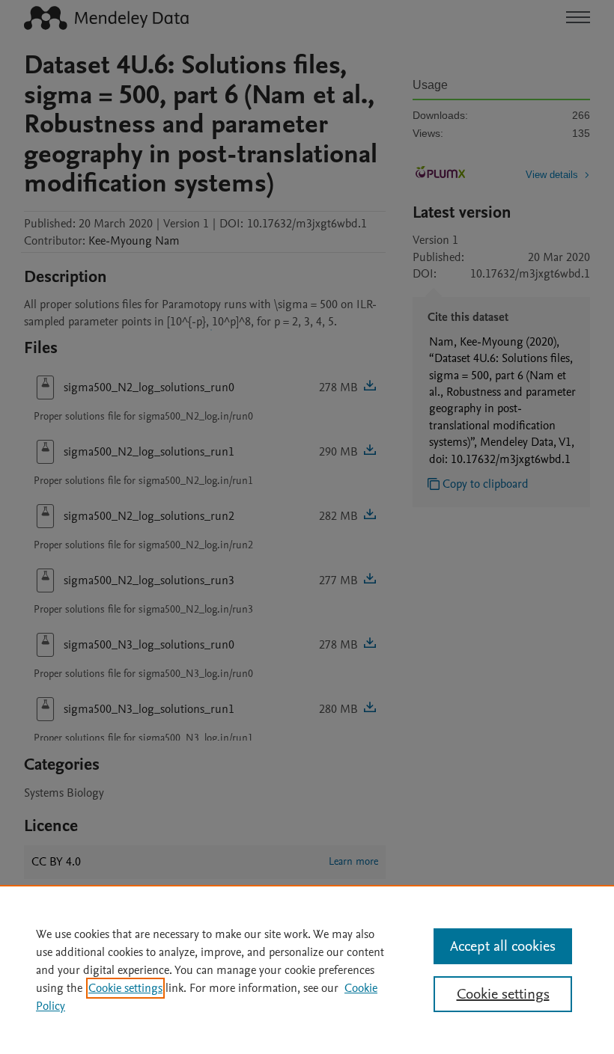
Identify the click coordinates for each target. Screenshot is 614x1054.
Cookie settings (125, 988)
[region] (307, 969)
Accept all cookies (503, 946)
